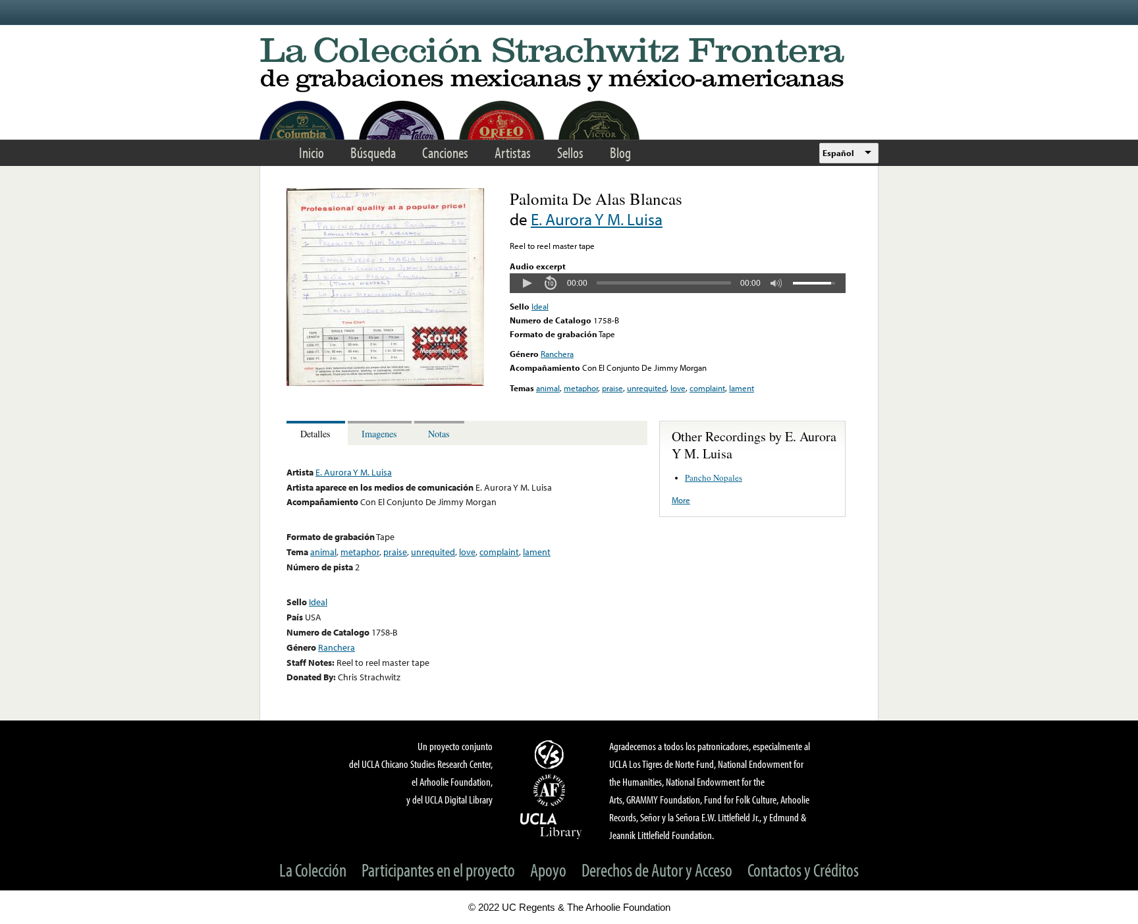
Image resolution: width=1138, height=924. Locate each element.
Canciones (445, 152)
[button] (527, 283)
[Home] (569, 65)
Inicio (311, 152)
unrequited (646, 388)
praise (612, 388)
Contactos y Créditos (803, 869)
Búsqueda (373, 152)
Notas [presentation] (439, 433)
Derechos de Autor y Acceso (657, 869)
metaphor (581, 388)
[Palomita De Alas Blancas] (385, 382)
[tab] (317, 433)
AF (551, 790)
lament (741, 388)
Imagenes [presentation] (379, 433)
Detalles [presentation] (315, 433)
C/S (551, 754)
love (678, 388)
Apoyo (548, 869)
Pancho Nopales (713, 477)
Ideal (540, 306)
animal (548, 388)
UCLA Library (551, 825)
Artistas (513, 152)
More (681, 500)
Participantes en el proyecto (438, 869)
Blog (620, 152)
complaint (707, 388)
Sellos (570, 152)
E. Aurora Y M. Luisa (597, 219)
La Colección (312, 869)
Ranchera (557, 353)
